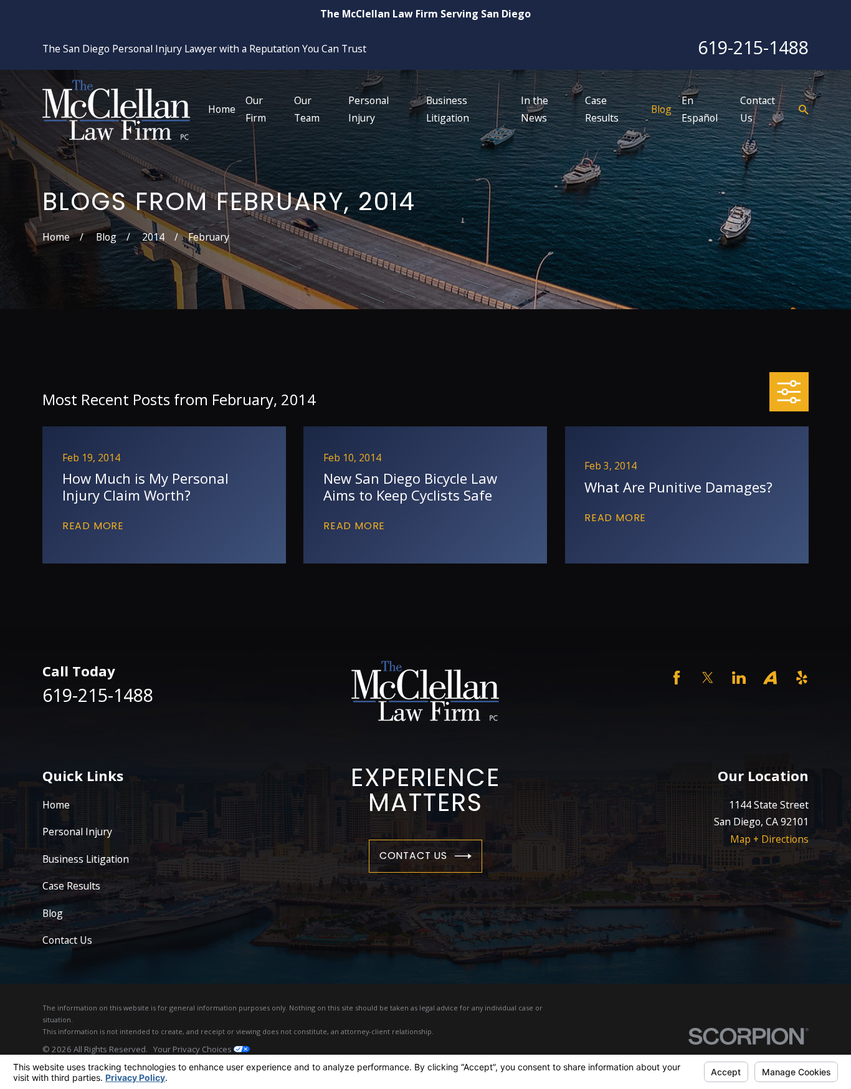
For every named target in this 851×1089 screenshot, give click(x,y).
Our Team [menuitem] (307, 109)
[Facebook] (676, 677)
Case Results (71, 886)
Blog (52, 913)
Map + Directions (769, 839)
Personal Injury (77, 831)
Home (56, 805)
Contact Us (413, 855)
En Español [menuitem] (700, 109)
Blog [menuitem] (661, 109)
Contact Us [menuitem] (757, 109)
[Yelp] (802, 677)
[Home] (116, 110)
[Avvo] (770, 677)
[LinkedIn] (739, 677)
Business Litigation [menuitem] (447, 109)
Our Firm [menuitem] (255, 109)
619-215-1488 (753, 47)
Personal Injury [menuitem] (368, 109)
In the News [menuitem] (534, 109)
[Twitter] (708, 677)
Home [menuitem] (221, 109)
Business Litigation (85, 859)
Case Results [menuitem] (602, 109)
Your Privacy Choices (193, 1049)
